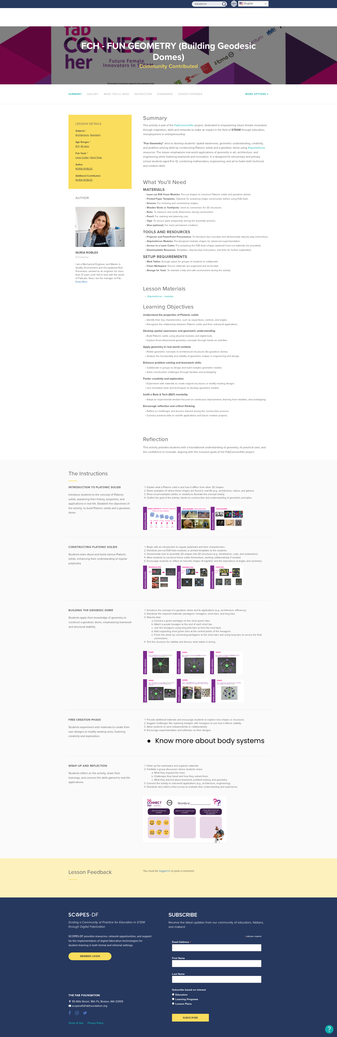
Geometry (95, 135)
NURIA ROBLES (83, 168)
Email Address (181, 942)
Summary (75, 94)
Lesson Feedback (190, 94)
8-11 (77, 146)
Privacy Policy (95, 1023)
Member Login (90, 956)
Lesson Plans (183, 1003)
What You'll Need (116, 94)
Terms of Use (75, 1023)
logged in (164, 871)
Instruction (143, 94)
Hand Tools (96, 157)
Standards (165, 94)
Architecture (82, 135)
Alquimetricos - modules (160, 296)
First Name (178, 958)
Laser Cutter (82, 157)
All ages (85, 146)
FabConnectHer (184, 125)
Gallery (93, 94)
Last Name (178, 974)
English (248, 3)
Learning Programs (186, 999)
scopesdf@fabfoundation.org (89, 1006)
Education (181, 994)
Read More (81, 281)
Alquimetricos (256, 148)
